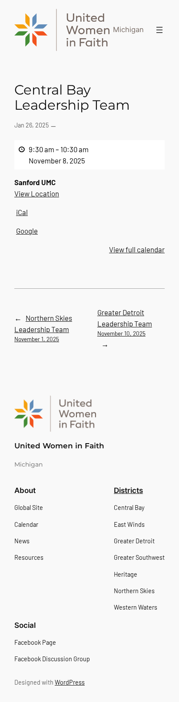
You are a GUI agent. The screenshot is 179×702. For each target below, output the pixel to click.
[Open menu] (159, 30)
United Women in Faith (59, 445)
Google (27, 230)
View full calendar (137, 249)
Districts (128, 490)
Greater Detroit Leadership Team (124, 322)
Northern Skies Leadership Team (43, 328)
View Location (36, 193)
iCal (22, 212)
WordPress (70, 682)
